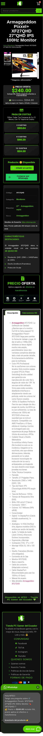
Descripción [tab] (12, 313)
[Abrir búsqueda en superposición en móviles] (21, 10)
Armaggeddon (27, 206)
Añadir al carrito (24, 168)
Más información (29, 222)
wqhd (18, 210)
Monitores (11, 45)
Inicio (5, 45)
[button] (37, 687)
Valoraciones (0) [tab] (29, 313)
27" (17, 206)
